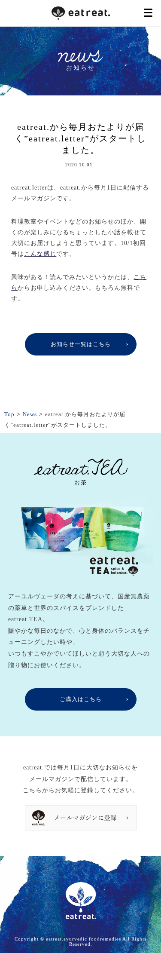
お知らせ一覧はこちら (81, 344)
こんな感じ (40, 254)
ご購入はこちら (81, 699)
